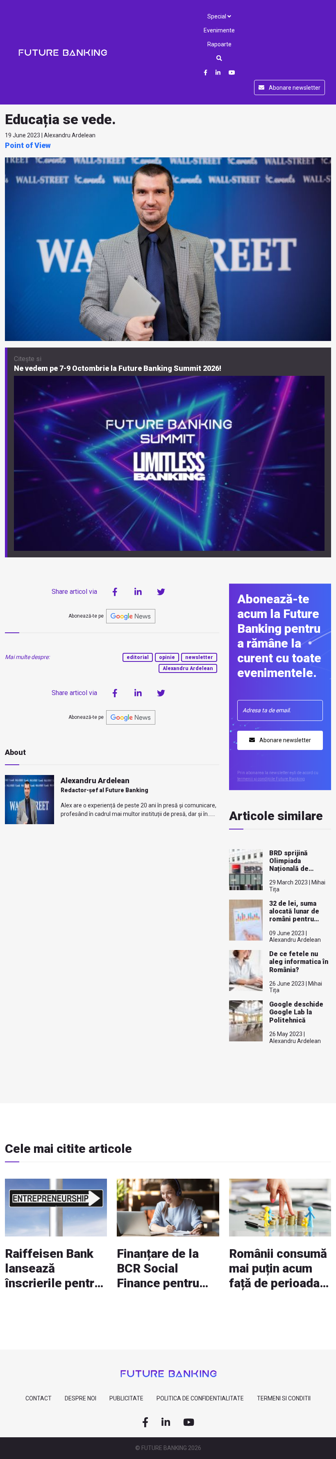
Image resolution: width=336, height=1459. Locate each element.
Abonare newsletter (294, 87)
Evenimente (219, 30)
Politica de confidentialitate (200, 1398)
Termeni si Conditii (284, 1398)
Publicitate (126, 1398)
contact (38, 1398)
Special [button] (217, 16)
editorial (138, 657)
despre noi (80, 1398)
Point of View (28, 145)
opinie (167, 657)
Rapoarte (219, 44)
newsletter (199, 657)
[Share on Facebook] (115, 592)
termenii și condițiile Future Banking (271, 779)
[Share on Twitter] (161, 592)
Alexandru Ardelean (188, 668)
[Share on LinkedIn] (138, 592)
